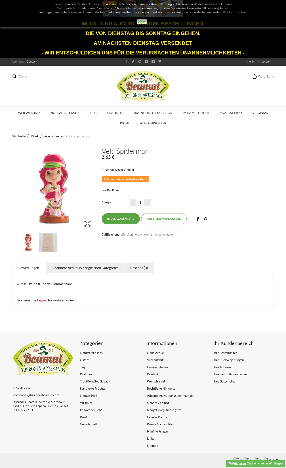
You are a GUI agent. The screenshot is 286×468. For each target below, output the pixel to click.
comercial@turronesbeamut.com (36, 395)
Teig (93, 113)
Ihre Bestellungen (225, 353)
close (142, 22)
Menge (106, 202)
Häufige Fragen (157, 431)
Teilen (197, 218)
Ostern (84, 360)
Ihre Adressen (223, 367)
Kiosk (124, 123)
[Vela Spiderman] (28, 242)
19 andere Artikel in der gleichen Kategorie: (85, 267)
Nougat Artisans (64, 113)
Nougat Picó (231, 113)
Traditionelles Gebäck (152, 113)
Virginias (260, 113)
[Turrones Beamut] (143, 86)
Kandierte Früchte (92, 388)
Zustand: (108, 169)
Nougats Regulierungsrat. (164, 410)
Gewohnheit (88, 424)
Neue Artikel (155, 353)
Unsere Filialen (157, 367)
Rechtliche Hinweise (160, 388)
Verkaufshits (155, 360)
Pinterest (205, 218)
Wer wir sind (29, 113)
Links (150, 438)
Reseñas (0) (139, 267)
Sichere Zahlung (157, 403)
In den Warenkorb (120, 218)
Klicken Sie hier (235, 12)
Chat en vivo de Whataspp (264, 463)
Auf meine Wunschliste (164, 218)
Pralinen (115, 113)
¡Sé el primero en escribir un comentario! (147, 234)
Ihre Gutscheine (224, 381)
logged (42, 300)
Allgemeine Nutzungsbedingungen (170, 395)
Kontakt (152, 374)
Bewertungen (28, 267)
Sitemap (152, 445)
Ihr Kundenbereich (233, 343)
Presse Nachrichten (160, 424)
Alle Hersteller (153, 123)
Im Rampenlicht (196, 113)
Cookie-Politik (156, 417)
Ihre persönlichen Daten (230, 374)
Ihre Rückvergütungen (228, 360)
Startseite (18, 136)
